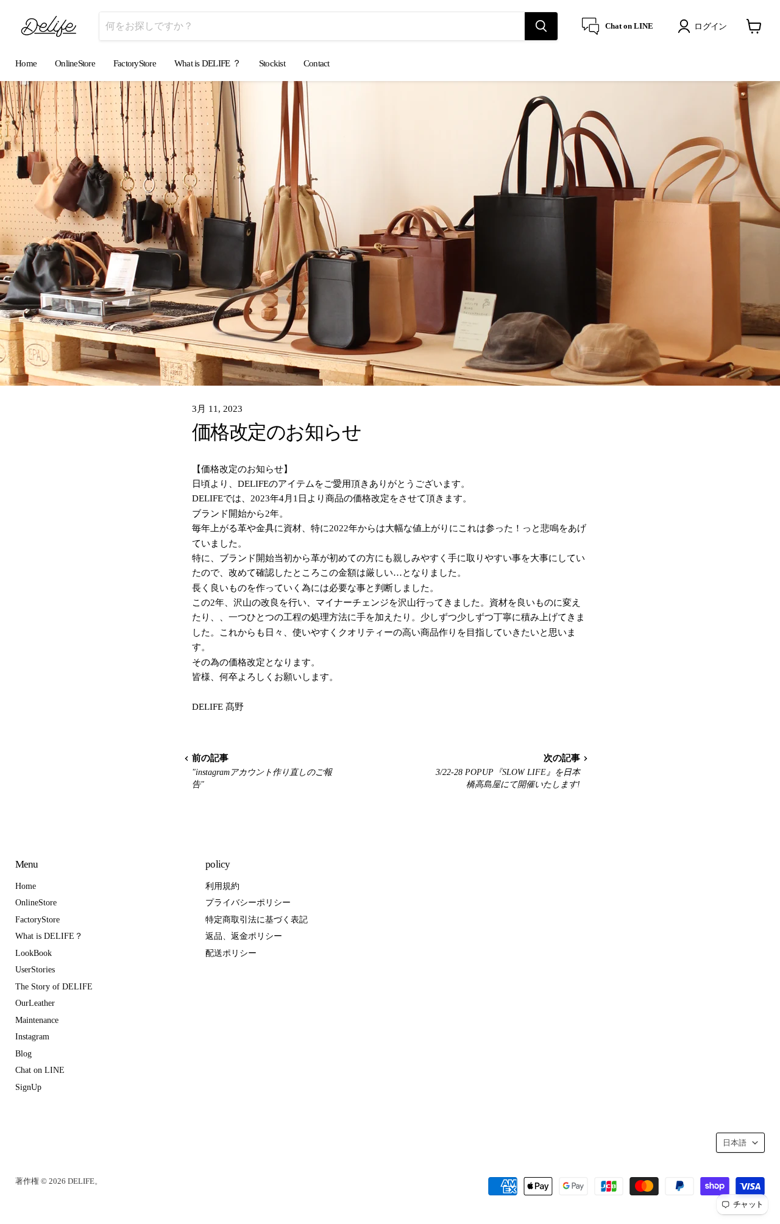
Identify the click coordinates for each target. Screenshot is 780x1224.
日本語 (734, 1142)
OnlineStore (75, 63)
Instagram (32, 1036)
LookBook (33, 953)
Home (26, 63)
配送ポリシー (231, 953)
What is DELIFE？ (49, 936)
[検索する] (541, 26)
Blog (23, 1053)
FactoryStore (134, 63)
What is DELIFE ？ (207, 63)
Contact (316, 63)
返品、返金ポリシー (243, 936)
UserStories (35, 969)
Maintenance (36, 1020)
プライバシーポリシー (248, 902)
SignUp (28, 1087)
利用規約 (222, 886)
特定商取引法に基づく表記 (256, 919)
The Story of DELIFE (54, 986)
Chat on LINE (40, 1070)
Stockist (272, 63)
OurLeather (35, 1003)
